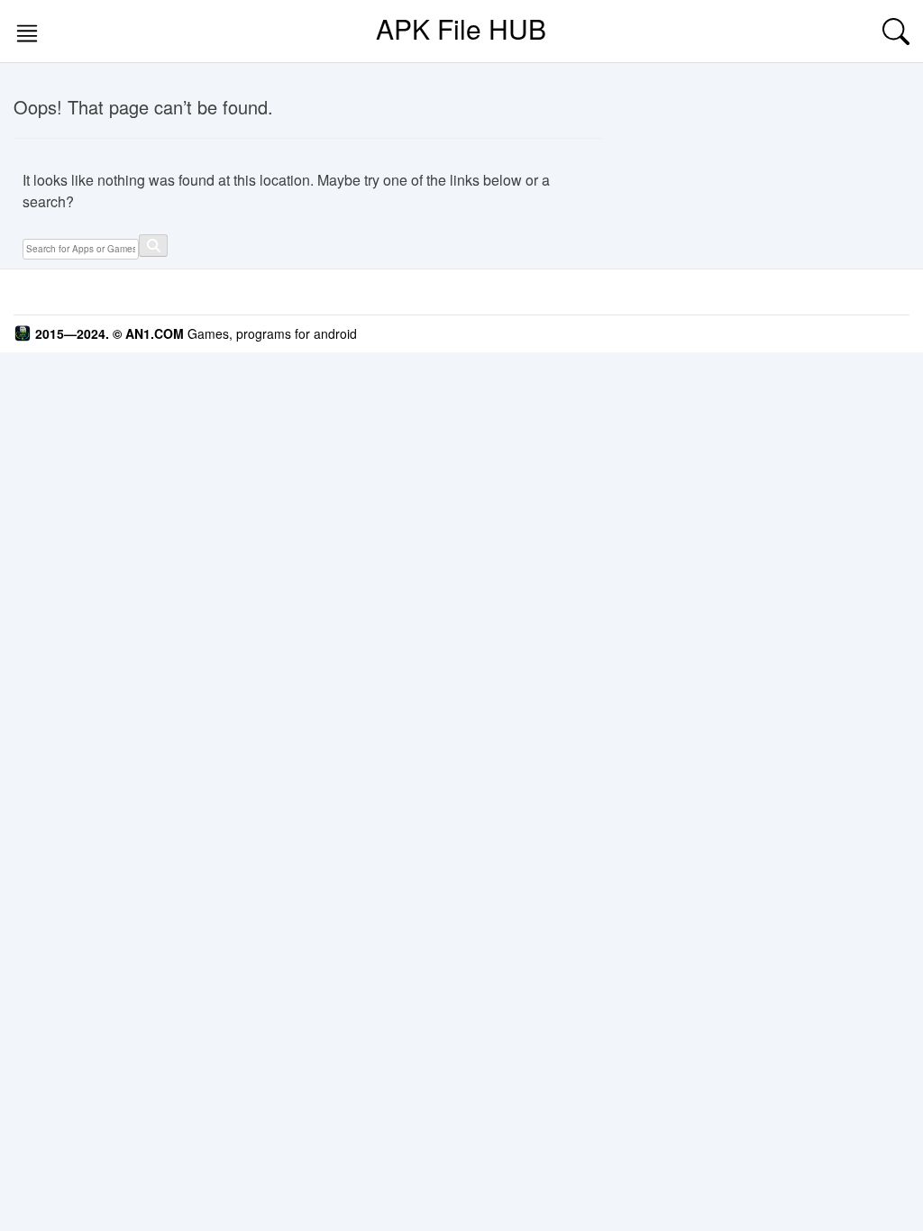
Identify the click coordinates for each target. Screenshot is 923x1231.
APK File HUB (461, 28)
